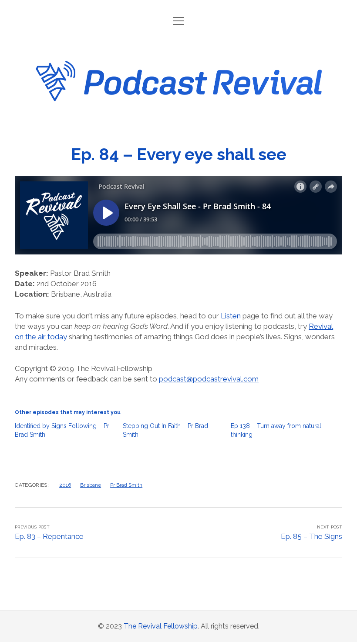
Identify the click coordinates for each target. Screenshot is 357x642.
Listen (231, 315)
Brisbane (90, 485)
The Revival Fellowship (161, 626)
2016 (65, 485)
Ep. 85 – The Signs (311, 536)
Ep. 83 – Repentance (49, 536)
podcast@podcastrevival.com (209, 378)
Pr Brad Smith (126, 485)
